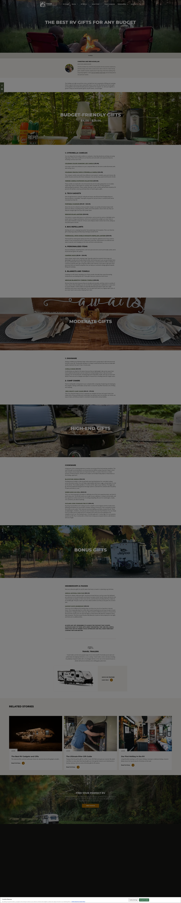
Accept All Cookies (144, 899)
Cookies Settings (133, 899)
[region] (90, 900)
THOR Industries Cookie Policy (78, 901)
